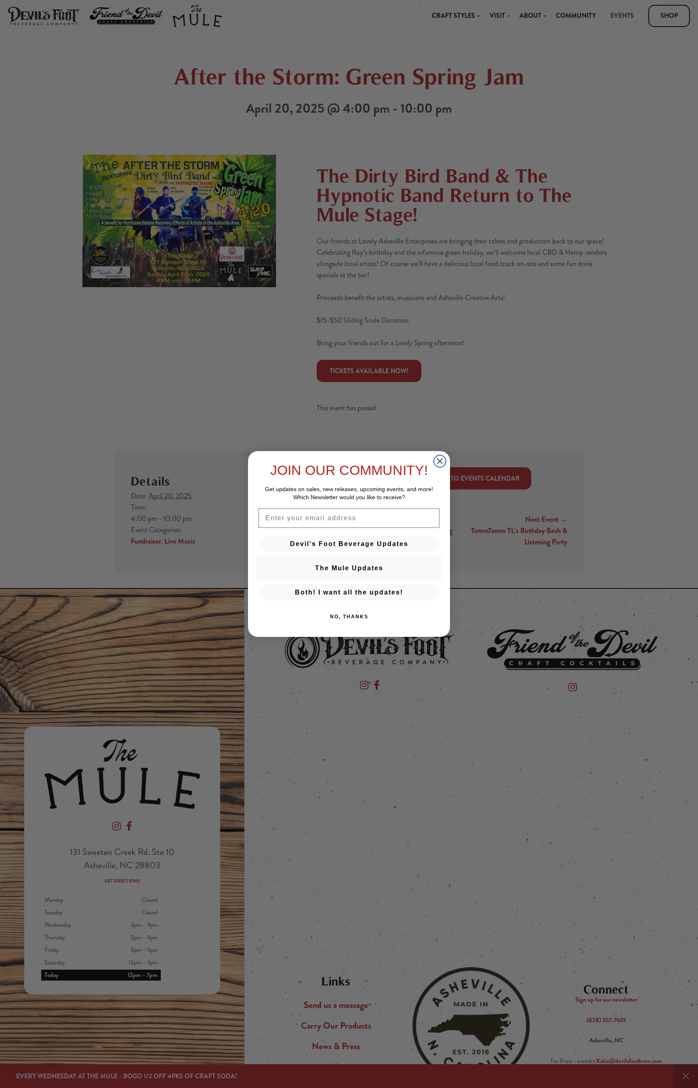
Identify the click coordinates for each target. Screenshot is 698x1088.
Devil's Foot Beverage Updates (349, 543)
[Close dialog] (440, 461)
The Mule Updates (349, 568)
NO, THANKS (349, 617)
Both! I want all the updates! (349, 592)
